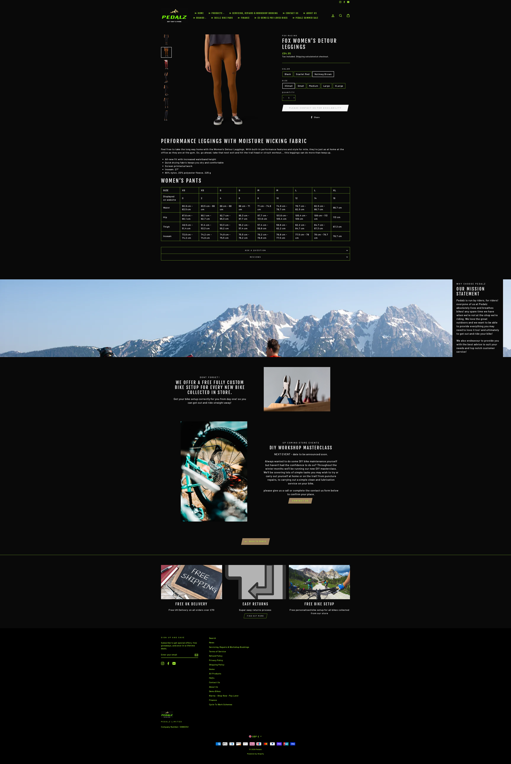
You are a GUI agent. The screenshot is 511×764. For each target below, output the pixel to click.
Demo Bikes (215, 691)
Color (286, 69)
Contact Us (300, 501)
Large (326, 85)
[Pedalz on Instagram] (162, 663)
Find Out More (255, 616)
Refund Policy (216, 656)
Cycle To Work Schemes (220, 704)
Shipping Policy (216, 664)
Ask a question (255, 250)
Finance (213, 700)
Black (288, 74)
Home (212, 669)
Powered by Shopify (255, 754)
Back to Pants (257, 541)
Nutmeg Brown (323, 74)
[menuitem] (199, 13)
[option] (223, 84)
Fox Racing (289, 35)
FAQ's (212, 678)
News (211, 642)
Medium (313, 85)
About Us (213, 687)
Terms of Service (217, 651)
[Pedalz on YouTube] (174, 663)
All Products (215, 673)
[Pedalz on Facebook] (168, 663)
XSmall (288, 85)
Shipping (300, 56)
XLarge (339, 85)
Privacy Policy (216, 660)
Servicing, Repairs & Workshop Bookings (229, 647)
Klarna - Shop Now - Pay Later (224, 695)
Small (301, 85)
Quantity (288, 92)
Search (212, 638)
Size (285, 80)
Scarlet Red (303, 74)
